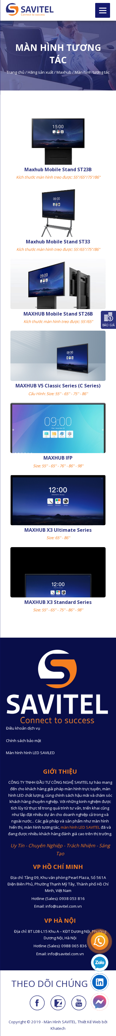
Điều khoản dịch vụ (23, 728)
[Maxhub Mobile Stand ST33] (58, 221)
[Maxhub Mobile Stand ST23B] (58, 149)
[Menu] (102, 10)
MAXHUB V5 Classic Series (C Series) (58, 385)
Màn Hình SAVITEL (60, 1021)
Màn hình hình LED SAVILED (30, 752)
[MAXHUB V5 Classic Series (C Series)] (58, 357)
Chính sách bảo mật (23, 740)
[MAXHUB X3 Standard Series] (58, 582)
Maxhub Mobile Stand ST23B (58, 169)
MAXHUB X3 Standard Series (58, 602)
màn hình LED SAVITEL (80, 827)
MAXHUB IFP (58, 458)
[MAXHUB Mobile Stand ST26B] (58, 296)
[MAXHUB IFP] (58, 431)
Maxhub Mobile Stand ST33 (58, 241)
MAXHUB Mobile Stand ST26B (58, 314)
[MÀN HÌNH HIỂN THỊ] (30, 9)
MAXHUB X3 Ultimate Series (58, 530)
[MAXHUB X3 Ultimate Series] (58, 502)
